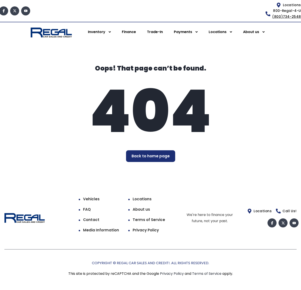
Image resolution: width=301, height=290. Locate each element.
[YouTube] (25, 10)
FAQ (87, 209)
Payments (183, 31)
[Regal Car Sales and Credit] (51, 32)
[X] (14, 10)
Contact (91, 219)
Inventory (96, 31)
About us (251, 31)
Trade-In (155, 31)
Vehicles (91, 199)
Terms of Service (149, 219)
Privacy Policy (146, 230)
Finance (129, 31)
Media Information (101, 230)
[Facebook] (272, 222)
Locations (218, 31)
